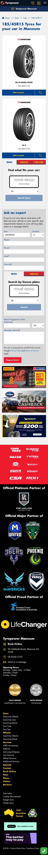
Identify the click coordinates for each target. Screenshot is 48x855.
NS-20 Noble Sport (24, 82)
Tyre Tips (6, 729)
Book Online (9, 771)
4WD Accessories (10, 745)
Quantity (35, 231)
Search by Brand (10, 723)
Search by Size (9, 720)
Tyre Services (8, 755)
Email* (7, 256)
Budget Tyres (8, 799)
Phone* (7, 248)
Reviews (7, 784)
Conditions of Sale (32, 848)
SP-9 (24, 145)
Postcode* (8, 264)
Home (7, 18)
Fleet (5, 774)
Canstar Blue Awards (12, 796)
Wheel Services (9, 758)
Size (5, 231)
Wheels (7, 732)
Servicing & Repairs (11, 752)
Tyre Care (7, 726)
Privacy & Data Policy (17, 848)
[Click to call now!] (32, 3)
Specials (7, 764)
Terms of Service (32, 350)
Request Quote (12, 360)
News (6, 778)
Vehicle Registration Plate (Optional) (14, 320)
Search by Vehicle (10, 716)
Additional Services (11, 761)
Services (7, 742)
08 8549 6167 (15, 657)
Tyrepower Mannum (26, 8)
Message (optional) (12, 330)
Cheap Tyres (8, 803)
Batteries (6, 748)
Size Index (7, 793)
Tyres (5, 713)
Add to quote (18, 92)
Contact (7, 768)
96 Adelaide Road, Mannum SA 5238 (23, 650)
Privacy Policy (15, 350)
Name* (7, 239)
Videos (6, 781)
